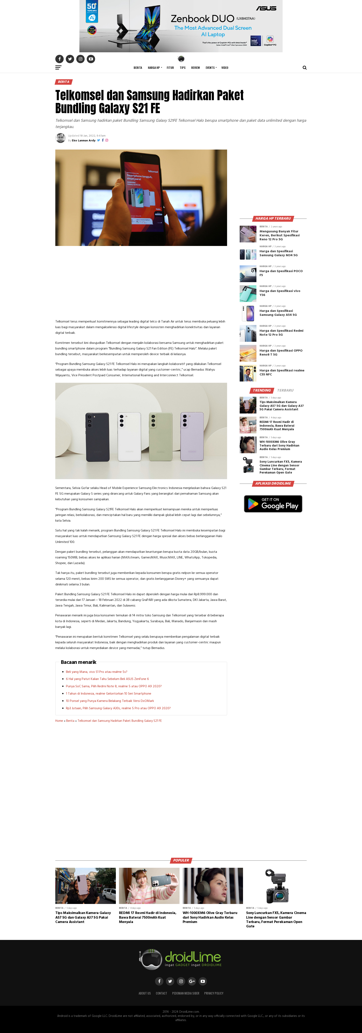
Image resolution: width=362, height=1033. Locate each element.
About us (145, 993)
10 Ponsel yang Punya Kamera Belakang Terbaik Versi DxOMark (110, 701)
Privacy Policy (213, 993)
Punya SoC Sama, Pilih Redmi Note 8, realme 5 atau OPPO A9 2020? (114, 686)
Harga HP (154, 67)
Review (195, 67)
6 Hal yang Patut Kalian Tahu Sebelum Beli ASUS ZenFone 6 (107, 679)
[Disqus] (141, 788)
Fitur (170, 67)
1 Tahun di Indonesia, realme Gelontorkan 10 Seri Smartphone (108, 693)
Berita (138, 67)
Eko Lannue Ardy (83, 140)
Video (224, 67)
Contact (161, 993)
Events (210, 67)
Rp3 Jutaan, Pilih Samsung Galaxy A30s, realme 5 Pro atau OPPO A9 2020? (118, 708)
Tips (182, 67)
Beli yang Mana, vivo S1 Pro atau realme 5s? (96, 672)
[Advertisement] (141, 283)
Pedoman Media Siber (185, 993)
